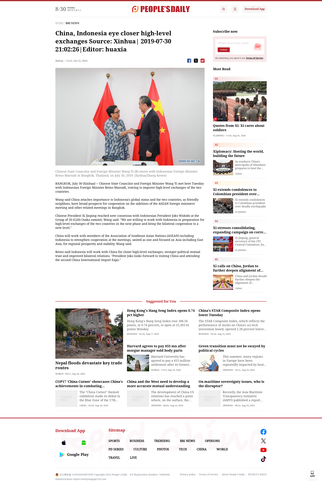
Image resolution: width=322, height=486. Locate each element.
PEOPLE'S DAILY (257, 474)
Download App (255, 9)
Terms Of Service (254, 58)
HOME (59, 23)
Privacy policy (188, 474)
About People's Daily (233, 474)
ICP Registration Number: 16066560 (150, 474)
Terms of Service (208, 474)
